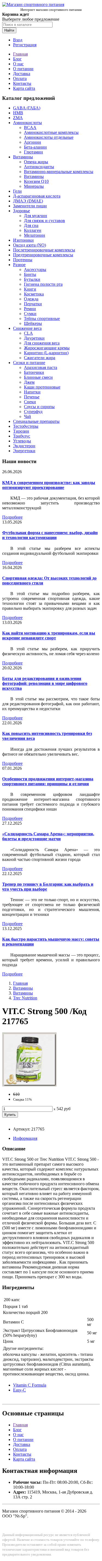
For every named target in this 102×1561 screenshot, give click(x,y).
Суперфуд (33, 411)
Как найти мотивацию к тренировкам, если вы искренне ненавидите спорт (48, 635)
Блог (17, 59)
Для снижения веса (42, 343)
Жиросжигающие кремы (47, 348)
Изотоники (23, 240)
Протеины (22, 259)
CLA (28, 333)
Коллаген (32, 230)
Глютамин (33, 152)
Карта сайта (24, 88)
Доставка (21, 73)
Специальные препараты (36, 421)
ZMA (18, 117)
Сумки (30, 313)
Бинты (30, 274)
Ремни (30, 308)
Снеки (30, 401)
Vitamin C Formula (29, 1385)
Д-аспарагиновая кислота (36, 196)
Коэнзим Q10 (36, 181)
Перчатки (33, 303)
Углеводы (22, 441)
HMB (18, 112)
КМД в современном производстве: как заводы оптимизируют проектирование (48, 485)
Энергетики (24, 450)
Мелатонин (34, 235)
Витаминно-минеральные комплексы (58, 171)
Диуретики (34, 338)
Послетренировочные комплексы (44, 250)
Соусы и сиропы (39, 406)
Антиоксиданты (39, 166)
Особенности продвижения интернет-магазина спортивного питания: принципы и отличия (47, 781)
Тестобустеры (25, 426)
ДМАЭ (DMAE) (28, 201)
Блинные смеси (38, 377)
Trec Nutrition (25, 998)
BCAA (30, 127)
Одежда (31, 299)
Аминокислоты (27, 122)
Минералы (34, 186)
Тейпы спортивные (42, 318)
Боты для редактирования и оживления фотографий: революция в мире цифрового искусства (44, 683)
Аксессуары (35, 269)
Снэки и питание (29, 362)
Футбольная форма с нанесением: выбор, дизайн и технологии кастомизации (50, 535)
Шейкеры (33, 323)
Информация (25, 1138)
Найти (9, 30)
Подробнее (12, 517)
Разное (19, 264)
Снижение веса (27, 328)
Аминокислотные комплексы (51, 132)
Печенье (31, 397)
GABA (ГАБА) (26, 108)
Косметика (34, 294)
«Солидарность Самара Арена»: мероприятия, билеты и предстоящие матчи (48, 836)
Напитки (32, 392)
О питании (23, 68)
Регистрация (24, 44)
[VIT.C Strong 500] (29, 1085)
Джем (29, 382)
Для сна (31, 225)
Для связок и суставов (44, 220)
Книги (30, 289)
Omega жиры (36, 161)
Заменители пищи (30, 206)
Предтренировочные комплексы (43, 255)
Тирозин (21, 431)
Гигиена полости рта (43, 284)
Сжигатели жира (39, 357)
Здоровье (21, 210)
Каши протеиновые (42, 387)
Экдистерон (24, 446)
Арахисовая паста (40, 367)
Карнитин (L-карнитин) (46, 352)
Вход (17, 40)
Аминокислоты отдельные (48, 137)
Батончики (34, 372)
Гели (17, 191)
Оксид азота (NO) (29, 245)
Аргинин (32, 142)
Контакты (22, 83)
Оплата (20, 78)
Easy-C (19, 1390)
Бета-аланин (35, 147)
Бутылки (32, 279)
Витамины (23, 157)
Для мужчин (35, 215)
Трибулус (21, 436)
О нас (18, 63)
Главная (20, 54)
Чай (27, 416)
